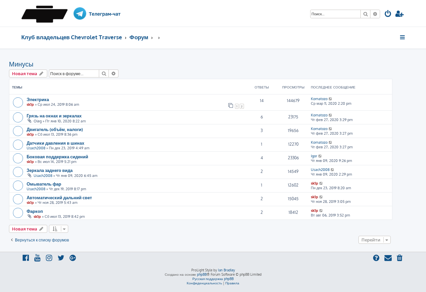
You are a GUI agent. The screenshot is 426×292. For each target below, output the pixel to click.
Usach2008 (36, 148)
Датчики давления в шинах (55, 143)
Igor (314, 156)
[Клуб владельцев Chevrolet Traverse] (46, 13)
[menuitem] (388, 14)
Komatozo (319, 98)
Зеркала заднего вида (50, 170)
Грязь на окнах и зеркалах (54, 115)
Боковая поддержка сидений (57, 156)
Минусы (21, 64)
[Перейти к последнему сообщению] (330, 98)
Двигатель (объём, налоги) (55, 129)
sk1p (30, 104)
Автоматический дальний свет (59, 197)
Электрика (38, 99)
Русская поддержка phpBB (213, 279)
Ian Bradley (226, 270)
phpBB (202, 274)
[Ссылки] (402, 37)
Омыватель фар (44, 184)
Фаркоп (35, 211)
